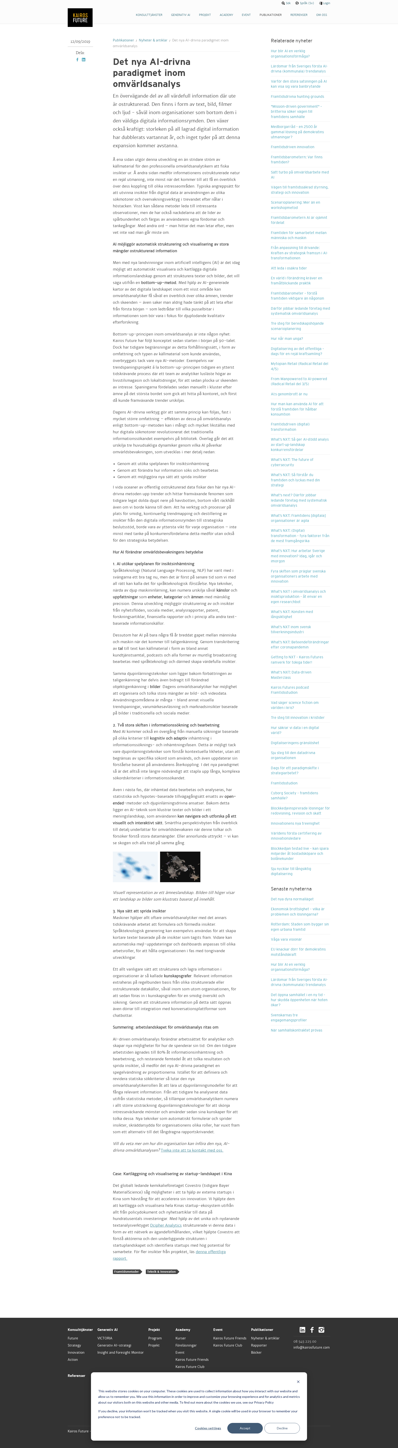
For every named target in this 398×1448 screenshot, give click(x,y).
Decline (282, 1428)
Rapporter (259, 1345)
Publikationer (123, 40)
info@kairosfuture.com (311, 1347)
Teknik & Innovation (161, 1272)
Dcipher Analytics (166, 1225)
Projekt (154, 1330)
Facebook (77, 59)
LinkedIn (83, 59)
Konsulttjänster (80, 1330)
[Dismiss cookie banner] (298, 1382)
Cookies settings (208, 1428)
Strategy (74, 1345)
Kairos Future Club (190, 1367)
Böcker (256, 1352)
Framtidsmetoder (126, 1272)
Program (155, 1338)
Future (73, 1338)
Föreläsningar (186, 1345)
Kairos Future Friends (192, 1360)
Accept (245, 1428)
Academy (183, 1330)
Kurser (181, 1338)
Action (73, 1360)
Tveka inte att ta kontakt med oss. (192, 1150)
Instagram (321, 1330)
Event (180, 1352)
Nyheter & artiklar (153, 40)
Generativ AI (107, 1330)
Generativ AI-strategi (114, 1345)
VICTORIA (104, 1338)
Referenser (76, 1376)
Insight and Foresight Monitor (120, 1352)
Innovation (76, 1352)
